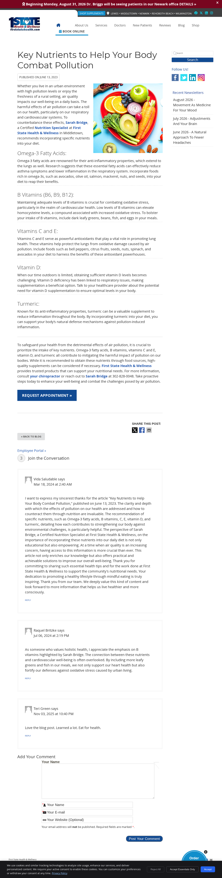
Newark (144, 13)
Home (63, 25)
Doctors (120, 25)
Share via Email (149, 430)
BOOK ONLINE (73, 31)
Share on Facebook (142, 430)
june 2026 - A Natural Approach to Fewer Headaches (189, 137)
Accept (208, 869)
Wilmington (184, 13)
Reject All (156, 869)
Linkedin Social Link (192, 77)
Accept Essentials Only (182, 869)
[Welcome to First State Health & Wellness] (24, 29)
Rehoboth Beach (162, 13)
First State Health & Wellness (127, 365)
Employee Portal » (31, 450)
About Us (81, 25)
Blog (181, 25)
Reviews (165, 25)
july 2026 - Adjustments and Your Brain (191, 121)
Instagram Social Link (201, 77)
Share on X (135, 430)
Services (101, 25)
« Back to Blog (31, 436)
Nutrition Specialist (51, 127)
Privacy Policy (59, 873)
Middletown (129, 13)
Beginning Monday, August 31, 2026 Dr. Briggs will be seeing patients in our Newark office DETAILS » (110, 4)
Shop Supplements (92, 13)
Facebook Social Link (175, 77)
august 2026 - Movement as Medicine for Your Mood (192, 104)
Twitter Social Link (183, 77)
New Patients (142, 25)
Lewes (114, 13)
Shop (195, 25)
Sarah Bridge (76, 122)
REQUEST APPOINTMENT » (47, 395)
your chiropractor (45, 376)
